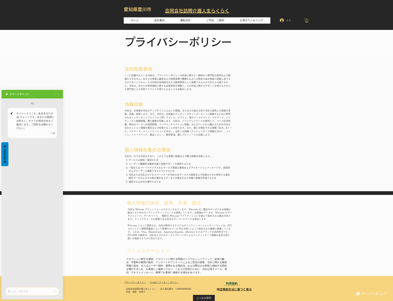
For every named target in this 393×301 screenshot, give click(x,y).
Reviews (5, 154)
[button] (306, 20)
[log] (32, 191)
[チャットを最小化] (56, 94)
